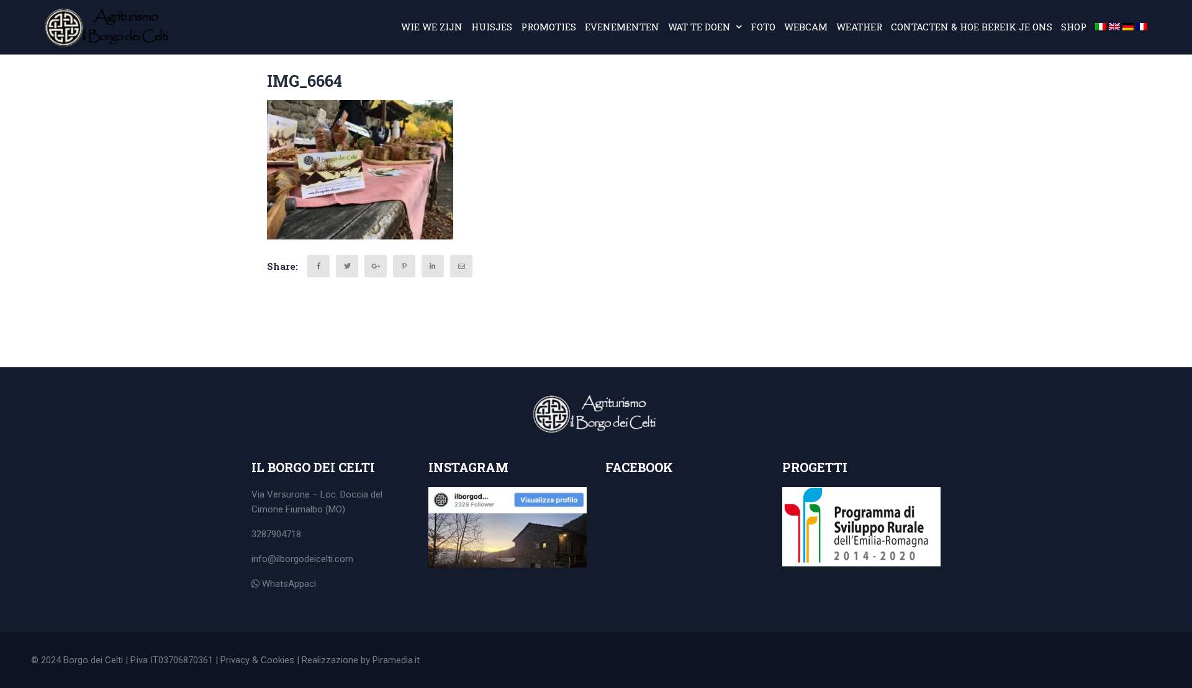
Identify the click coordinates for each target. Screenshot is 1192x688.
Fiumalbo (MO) (315, 509)
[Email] (461, 266)
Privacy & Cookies (257, 660)
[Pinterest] (404, 266)
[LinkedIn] (433, 266)
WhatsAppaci (288, 583)
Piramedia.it (396, 660)
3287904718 (276, 534)
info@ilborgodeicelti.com (302, 559)
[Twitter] (347, 266)
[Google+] (375, 266)
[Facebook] (318, 266)
